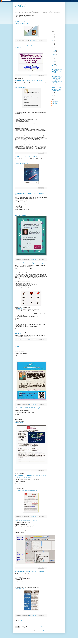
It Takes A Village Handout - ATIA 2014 (22, 23)
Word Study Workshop (19, 422)
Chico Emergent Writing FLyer (20, 215)
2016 (53, 46)
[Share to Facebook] (41, 40)
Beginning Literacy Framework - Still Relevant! (28, 80)
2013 (53, 92)
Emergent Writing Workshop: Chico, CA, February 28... (57, 74)
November (54, 51)
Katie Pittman (55, 103)
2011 (53, 95)
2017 (53, 44)
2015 (53, 47)
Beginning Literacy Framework (21, 87)
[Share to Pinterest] (42, 40)
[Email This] (37, 40)
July (53, 57)
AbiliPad (22, 323)
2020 (53, 40)
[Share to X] (39, 40)
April (53, 60)
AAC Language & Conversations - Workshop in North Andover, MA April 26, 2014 (30, 476)
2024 (53, 34)
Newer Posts (18, 618)
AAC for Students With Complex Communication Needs (57, 79)
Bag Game (20, 308)
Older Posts (45, 618)
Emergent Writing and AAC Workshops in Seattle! (29, 571)
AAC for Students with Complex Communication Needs (25, 359)
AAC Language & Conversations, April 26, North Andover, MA (26, 490)
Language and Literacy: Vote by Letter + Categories (30, 263)
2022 (53, 37)
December (54, 50)
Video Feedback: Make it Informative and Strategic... (57, 67)
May (53, 58)
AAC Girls (23, 6)
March (54, 61)
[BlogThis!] (38, 40)
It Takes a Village (20, 21)
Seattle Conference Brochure (20, 588)
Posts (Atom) (22, 620)
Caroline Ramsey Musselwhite (55, 102)
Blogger (43, 630)
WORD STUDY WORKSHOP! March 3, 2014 (28, 408)
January (54, 64)
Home (31, 618)
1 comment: (34, 40)
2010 (53, 96)
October (54, 53)
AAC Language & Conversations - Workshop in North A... (57, 85)
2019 (53, 41)
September (54, 54)
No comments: (34, 259)
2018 (53, 43)
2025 (53, 33)
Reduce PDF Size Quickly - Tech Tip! (26, 520)
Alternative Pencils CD (20, 322)
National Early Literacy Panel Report (26, 156)
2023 (53, 36)
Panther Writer (27, 323)
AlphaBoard (18, 320)
